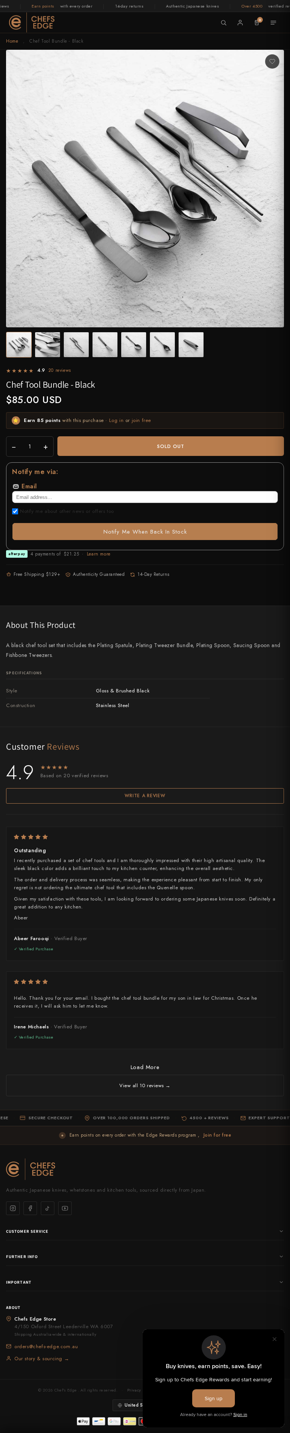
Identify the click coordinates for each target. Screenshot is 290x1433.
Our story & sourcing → (41, 1358)
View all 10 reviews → (145, 1085)
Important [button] (18, 1282)
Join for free (217, 1135)
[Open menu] (273, 22)
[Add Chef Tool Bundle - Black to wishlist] (272, 61)
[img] (145, 837)
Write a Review (145, 795)
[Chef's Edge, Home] (31, 22)
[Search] (223, 22)
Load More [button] (145, 1067)
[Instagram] (13, 1208)
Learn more (99, 554)
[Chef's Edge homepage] (145, 1169)
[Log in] (240, 22)
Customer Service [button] (27, 1231)
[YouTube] (65, 1208)
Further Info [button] (22, 1256)
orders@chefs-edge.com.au (46, 1346)
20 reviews (59, 370)
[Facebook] (30, 1208)
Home (12, 41)
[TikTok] (47, 1208)
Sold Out (170, 446)
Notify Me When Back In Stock (145, 532)
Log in (116, 420)
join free (141, 420)
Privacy (134, 1390)
